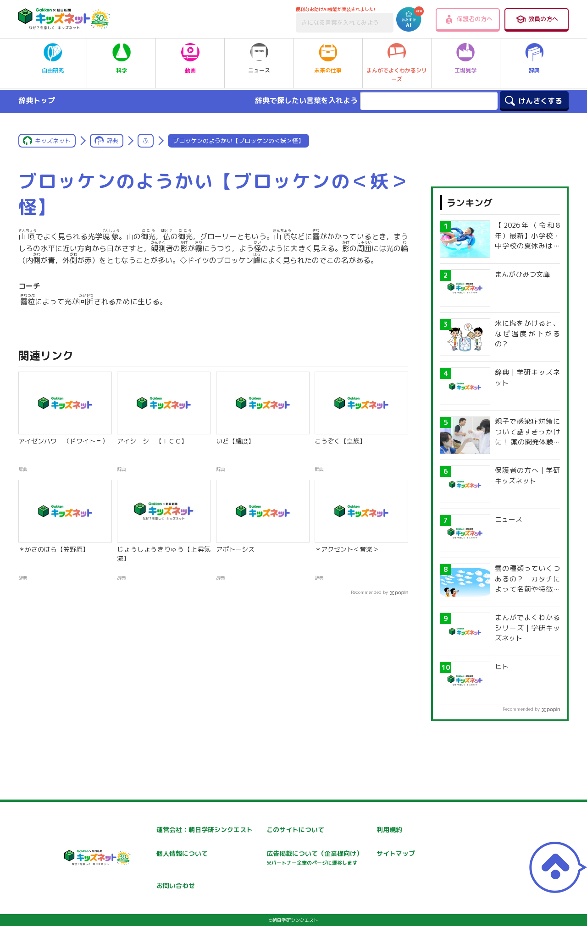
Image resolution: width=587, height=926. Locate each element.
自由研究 (53, 70)
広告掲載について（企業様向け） (314, 857)
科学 (121, 70)
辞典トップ (36, 100)
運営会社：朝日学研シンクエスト (204, 829)
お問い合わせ (175, 885)
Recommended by (369, 592)
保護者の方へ (475, 19)
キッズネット (53, 141)
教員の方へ (543, 19)
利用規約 (389, 829)
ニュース (259, 70)
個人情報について (182, 853)
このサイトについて (295, 829)
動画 (190, 70)
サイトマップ (396, 853)
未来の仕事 (328, 70)
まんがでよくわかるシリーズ (396, 74)
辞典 (534, 70)
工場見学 (465, 70)
